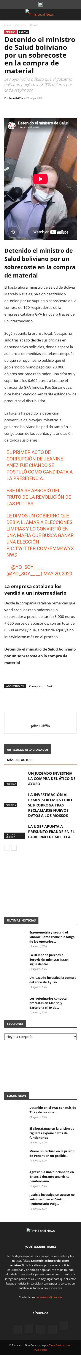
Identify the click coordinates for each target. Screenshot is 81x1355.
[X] (18, 108)
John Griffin (16, 98)
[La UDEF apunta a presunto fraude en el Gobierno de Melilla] (15, 831)
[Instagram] (29, 1329)
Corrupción (35, 686)
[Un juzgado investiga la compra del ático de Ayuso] (15, 778)
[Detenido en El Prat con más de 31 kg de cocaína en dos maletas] (15, 1113)
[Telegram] (38, 108)
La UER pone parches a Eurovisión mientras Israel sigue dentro (48, 959)
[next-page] (14, 848)
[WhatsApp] (28, 108)
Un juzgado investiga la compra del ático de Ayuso (52, 778)
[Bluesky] (64, 1326)
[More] (48, 108)
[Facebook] (8, 108)
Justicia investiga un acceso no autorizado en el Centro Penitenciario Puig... (52, 1199)
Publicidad (40, 1350)
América (20, 25)
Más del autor (19, 760)
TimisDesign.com (59, 1345)
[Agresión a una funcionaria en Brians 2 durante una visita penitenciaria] (15, 1177)
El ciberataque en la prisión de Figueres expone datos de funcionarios (51, 1133)
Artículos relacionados (28, 750)
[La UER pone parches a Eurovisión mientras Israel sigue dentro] (15, 960)
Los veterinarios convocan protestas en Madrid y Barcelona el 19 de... (48, 1003)
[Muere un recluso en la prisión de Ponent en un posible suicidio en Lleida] (15, 1156)
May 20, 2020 (57, 573)
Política (11, 783)
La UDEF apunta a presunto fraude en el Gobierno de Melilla (51, 831)
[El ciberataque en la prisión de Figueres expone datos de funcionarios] (15, 1133)
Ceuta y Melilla (10, 835)
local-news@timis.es (49, 1297)
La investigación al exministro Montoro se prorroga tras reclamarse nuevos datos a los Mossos (50, 805)
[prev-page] (7, 848)
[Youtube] (52, 1329)
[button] (7, 14)
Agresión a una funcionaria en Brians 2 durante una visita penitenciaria (51, 1176)
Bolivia (34, 25)
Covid (50, 686)
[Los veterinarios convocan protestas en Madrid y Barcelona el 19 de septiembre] (15, 1003)
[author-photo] (40, 719)
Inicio (7, 25)
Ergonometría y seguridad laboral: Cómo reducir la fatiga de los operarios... (52, 936)
